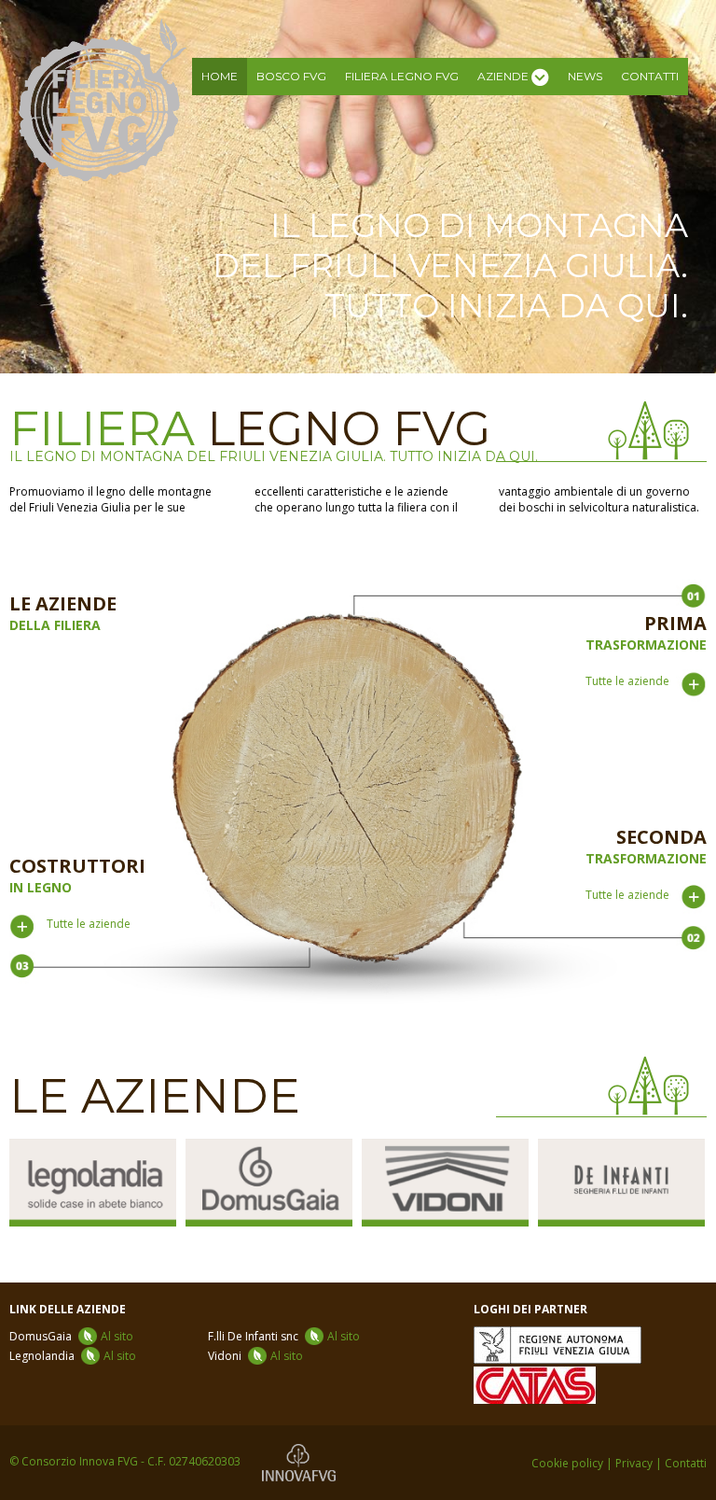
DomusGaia (71, 1336)
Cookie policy (567, 1463)
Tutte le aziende (627, 681)
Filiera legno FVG (402, 76)
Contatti (650, 76)
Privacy (634, 1463)
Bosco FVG (291, 76)
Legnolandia (72, 1356)
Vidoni (255, 1356)
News (585, 76)
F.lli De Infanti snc (284, 1336)
